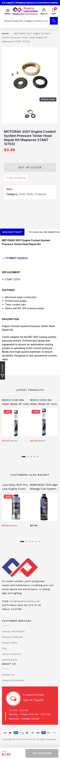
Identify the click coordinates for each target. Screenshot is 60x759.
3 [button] (31, 456)
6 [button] (39, 541)
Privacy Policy (9, 642)
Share (2, 368)
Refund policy (10, 659)
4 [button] (34, 456)
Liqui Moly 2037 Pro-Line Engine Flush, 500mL (15, 488)
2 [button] (28, 456)
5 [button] (37, 456)
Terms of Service (11, 654)
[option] (30, 75)
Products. (40, 194)
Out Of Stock (30, 167)
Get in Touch (33, 700)
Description (11, 232)
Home (5, 33)
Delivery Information (13, 631)
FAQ (4, 648)
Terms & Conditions (13, 680)
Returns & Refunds (12, 637)
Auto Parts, (26, 194)
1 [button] (24, 456)
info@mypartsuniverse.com (25, 601)
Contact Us (8, 674)
